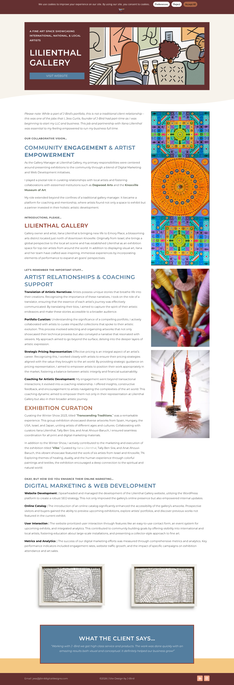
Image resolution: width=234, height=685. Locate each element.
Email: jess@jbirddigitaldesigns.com (46, 678)
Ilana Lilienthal (86, 448)
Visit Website (57, 76)
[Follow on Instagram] (207, 678)
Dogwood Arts (102, 185)
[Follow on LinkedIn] (200, 678)
